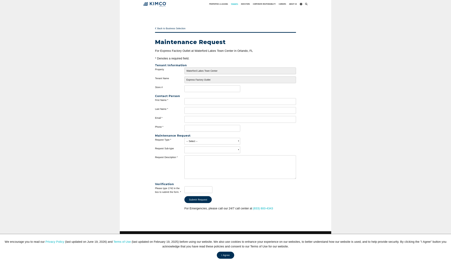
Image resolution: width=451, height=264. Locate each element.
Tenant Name (162, 78)
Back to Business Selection (171, 28)
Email (158, 118)
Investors (245, 4)
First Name (161, 100)
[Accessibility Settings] (301, 4)
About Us (293, 4)
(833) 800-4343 (263, 208)
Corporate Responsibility (264, 4)
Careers (282, 4)
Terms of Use (122, 241)
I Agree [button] (225, 255)
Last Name (160, 109)
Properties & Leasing (218, 4)
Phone (158, 127)
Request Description (165, 157)
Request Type (162, 139)
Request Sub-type (164, 148)
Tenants (234, 4)
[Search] (306, 4)
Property (159, 69)
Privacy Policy (54, 241)
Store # (159, 87)
